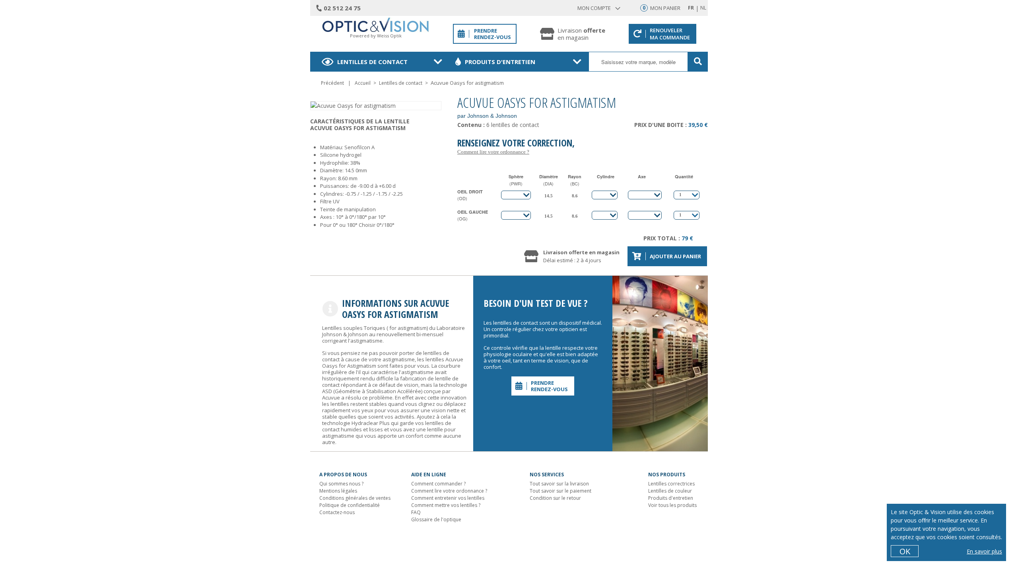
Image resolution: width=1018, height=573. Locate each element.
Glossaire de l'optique (436, 519)
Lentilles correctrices (671, 483)
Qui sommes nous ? (341, 483)
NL (703, 7)
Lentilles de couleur (670, 490)
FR (691, 7)
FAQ (416, 512)
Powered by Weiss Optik (376, 36)
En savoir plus (984, 551)
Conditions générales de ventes (354, 498)
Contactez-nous (337, 512)
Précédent (332, 83)
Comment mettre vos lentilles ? (445, 505)
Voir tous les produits (672, 505)
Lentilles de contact (372, 62)
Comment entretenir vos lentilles (447, 498)
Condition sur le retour (555, 498)
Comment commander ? (438, 483)
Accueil (363, 83)
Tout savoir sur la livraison (559, 483)
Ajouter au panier (675, 256)
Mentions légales (338, 490)
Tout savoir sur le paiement (560, 490)
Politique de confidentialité (349, 505)
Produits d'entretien (500, 62)
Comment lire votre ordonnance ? (493, 152)
